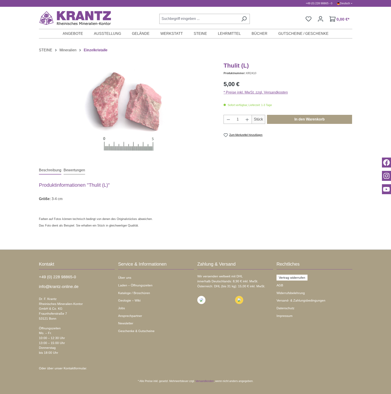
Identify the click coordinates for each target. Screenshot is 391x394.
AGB (280, 285)
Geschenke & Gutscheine (136, 331)
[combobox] (198, 19)
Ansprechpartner (130, 316)
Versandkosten (205, 381)
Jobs (121, 308)
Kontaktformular (75, 368)
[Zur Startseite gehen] (73, 17)
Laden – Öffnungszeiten (135, 285)
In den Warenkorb (309, 119)
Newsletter (125, 323)
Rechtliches (288, 264)
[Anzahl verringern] (228, 119)
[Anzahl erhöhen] (247, 119)
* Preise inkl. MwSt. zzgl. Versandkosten (256, 92)
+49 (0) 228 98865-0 (57, 277)
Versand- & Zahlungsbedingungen (301, 300)
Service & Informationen (142, 264)
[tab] (50, 170)
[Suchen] (244, 19)
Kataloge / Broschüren (134, 293)
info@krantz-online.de (59, 286)
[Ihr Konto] (321, 19)
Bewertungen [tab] (74, 170)
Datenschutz (285, 308)
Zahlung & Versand (216, 264)
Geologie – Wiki (129, 300)
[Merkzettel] (309, 19)
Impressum (285, 316)
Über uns (124, 277)
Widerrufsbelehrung (291, 293)
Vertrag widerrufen (292, 277)
